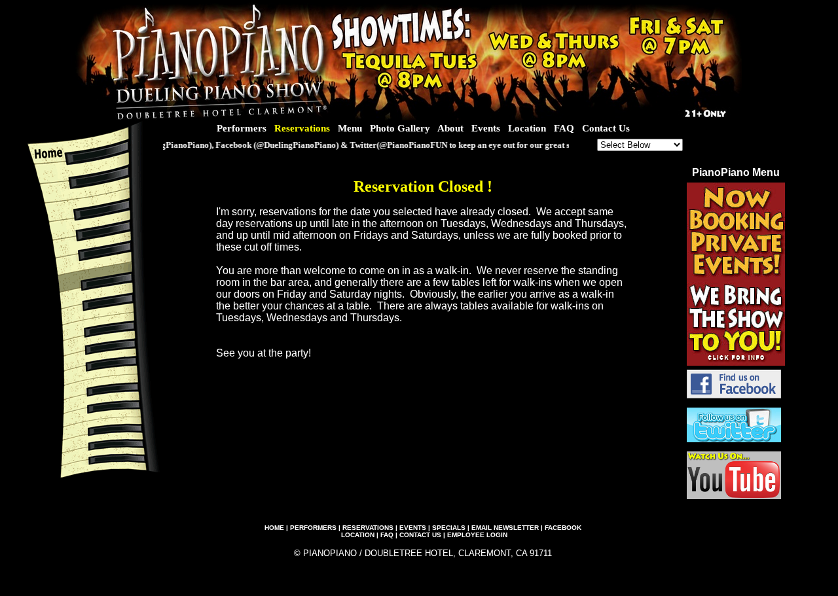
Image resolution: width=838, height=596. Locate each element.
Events (485, 128)
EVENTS (412, 527)
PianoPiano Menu (736, 172)
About (450, 128)
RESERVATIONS (367, 527)
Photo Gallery (400, 128)
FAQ (564, 128)
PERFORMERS (313, 527)
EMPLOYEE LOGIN (477, 534)
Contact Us (606, 128)
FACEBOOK (563, 527)
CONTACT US (420, 534)
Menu (350, 128)
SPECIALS (448, 527)
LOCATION (357, 534)
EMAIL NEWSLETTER (505, 527)
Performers (241, 128)
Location (527, 128)
